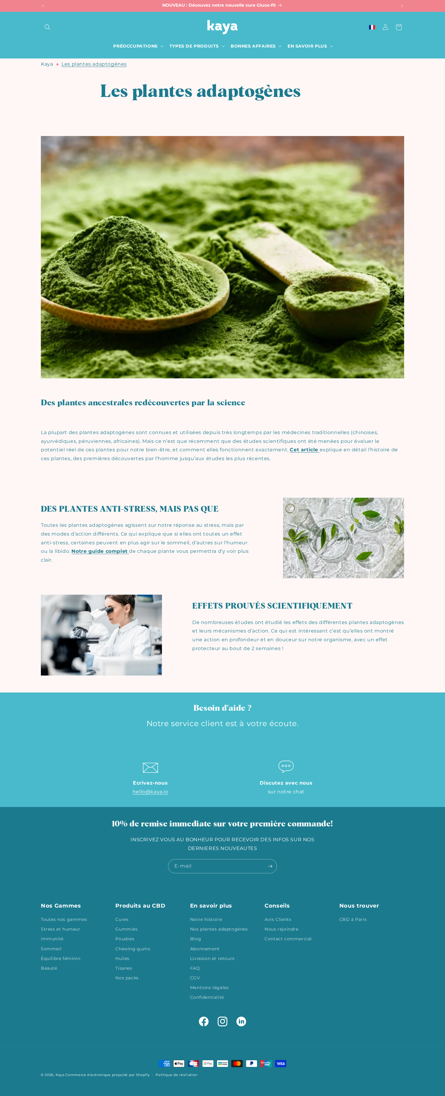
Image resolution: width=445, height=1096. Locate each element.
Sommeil (51, 949)
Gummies (126, 929)
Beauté (49, 968)
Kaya (47, 64)
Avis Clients (278, 919)
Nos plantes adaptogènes (219, 929)
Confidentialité (207, 997)
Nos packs (126, 978)
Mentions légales (209, 987)
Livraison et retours (212, 958)
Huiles (122, 958)
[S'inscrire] (270, 866)
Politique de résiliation (176, 1075)
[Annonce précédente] (43, 6)
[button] (47, 27)
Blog (195, 939)
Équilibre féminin (60, 958)
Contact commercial (288, 939)
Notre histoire (206, 919)
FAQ (195, 968)
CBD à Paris (353, 919)
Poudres (124, 939)
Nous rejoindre (281, 929)
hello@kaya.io (150, 792)
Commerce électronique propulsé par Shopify (107, 1075)
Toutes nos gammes (64, 919)
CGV (195, 978)
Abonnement (205, 949)
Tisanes (123, 968)
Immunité (52, 939)
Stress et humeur (61, 929)
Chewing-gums (132, 949)
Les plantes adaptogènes (94, 64)
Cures (121, 919)
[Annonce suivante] (402, 6)
